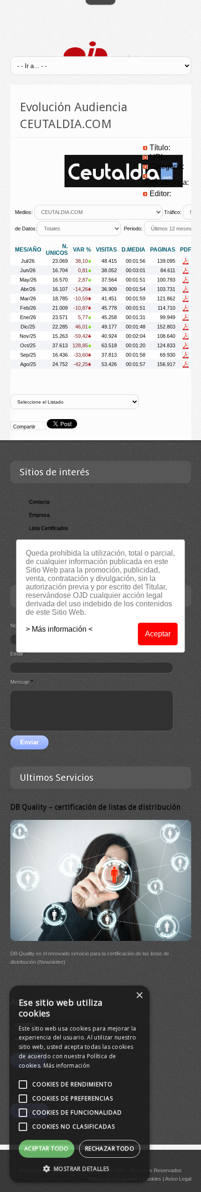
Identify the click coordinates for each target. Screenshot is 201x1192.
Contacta (39, 501)
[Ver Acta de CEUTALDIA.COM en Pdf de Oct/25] (185, 345)
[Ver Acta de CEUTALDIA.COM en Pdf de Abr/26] (185, 289)
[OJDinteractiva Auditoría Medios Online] (101, 55)
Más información (66, 1066)
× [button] (139, 995)
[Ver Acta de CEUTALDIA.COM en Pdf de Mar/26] (185, 298)
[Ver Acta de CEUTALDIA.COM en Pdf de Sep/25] (185, 355)
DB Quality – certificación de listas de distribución (95, 806)
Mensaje (21, 682)
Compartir (24, 426)
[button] (79, 1168)
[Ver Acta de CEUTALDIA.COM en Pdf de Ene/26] (185, 317)
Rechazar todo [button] (109, 1149)
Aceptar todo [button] (46, 1149)
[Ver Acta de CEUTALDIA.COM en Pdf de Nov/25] (185, 336)
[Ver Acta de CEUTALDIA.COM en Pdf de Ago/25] (185, 364)
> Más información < (59, 629)
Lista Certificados (48, 528)
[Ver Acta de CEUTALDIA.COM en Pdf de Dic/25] (185, 326)
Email (18, 653)
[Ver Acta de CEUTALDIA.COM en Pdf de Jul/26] (185, 261)
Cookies (152, 1179)
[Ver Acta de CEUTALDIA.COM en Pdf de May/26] (185, 279)
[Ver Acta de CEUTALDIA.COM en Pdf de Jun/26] (185, 270)
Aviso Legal (178, 1179)
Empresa (39, 515)
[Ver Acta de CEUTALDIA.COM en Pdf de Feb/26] (185, 308)
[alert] (79, 1084)
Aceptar (158, 634)
